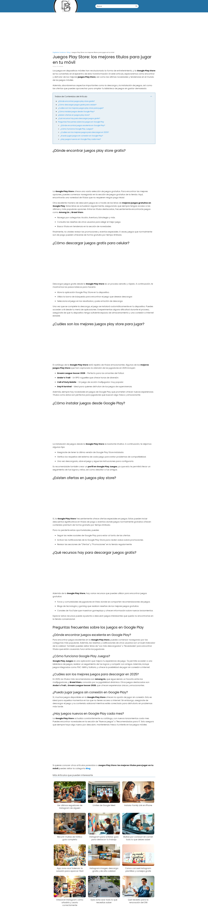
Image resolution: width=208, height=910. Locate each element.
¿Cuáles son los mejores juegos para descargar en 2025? (84, 132)
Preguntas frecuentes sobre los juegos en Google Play (81, 122)
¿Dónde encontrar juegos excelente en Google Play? (82, 125)
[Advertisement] (104, 31)
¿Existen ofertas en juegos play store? (74, 115)
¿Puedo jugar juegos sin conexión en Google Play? (81, 135)
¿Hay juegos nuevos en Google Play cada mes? (80, 139)
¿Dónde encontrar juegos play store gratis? (76, 101)
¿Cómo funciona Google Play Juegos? (76, 129)
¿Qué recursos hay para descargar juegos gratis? (79, 118)
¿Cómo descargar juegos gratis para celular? (77, 104)
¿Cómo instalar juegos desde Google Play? (76, 111)
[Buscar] (136, 6)
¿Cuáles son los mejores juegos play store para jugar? (81, 108)
